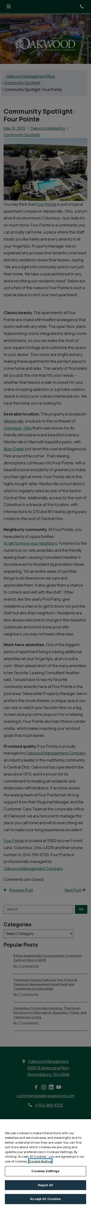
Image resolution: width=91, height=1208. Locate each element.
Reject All (45, 1185)
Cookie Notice (40, 1161)
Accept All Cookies (45, 1199)
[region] (45, 1163)
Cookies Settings (45, 1171)
